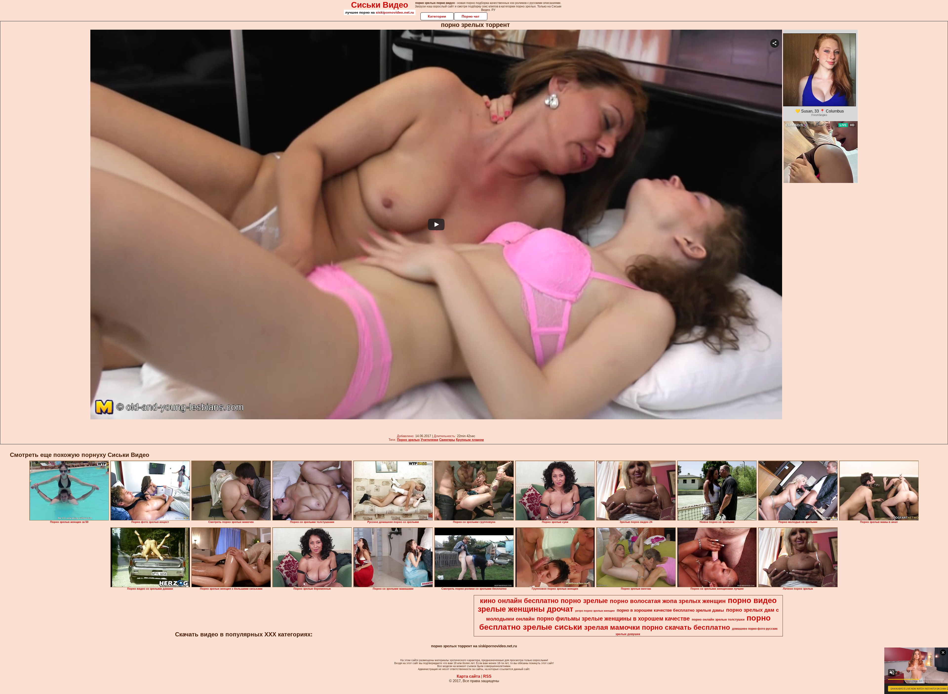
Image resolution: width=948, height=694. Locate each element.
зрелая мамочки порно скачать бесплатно (657, 627)
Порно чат (470, 16)
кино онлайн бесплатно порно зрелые (544, 600)
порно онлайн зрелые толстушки (718, 619)
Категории (437, 16)
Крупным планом (470, 440)
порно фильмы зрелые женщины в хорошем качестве (613, 618)
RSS (487, 676)
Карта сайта (468, 676)
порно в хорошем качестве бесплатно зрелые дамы (670, 610)
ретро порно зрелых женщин (595, 610)
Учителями (429, 440)
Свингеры (447, 440)
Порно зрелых (408, 440)
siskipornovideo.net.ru (395, 12)
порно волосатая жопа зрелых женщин (668, 601)
